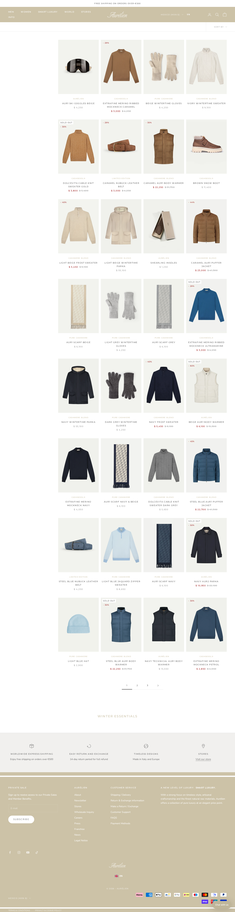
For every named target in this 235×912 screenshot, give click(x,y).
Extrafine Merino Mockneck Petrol (206, 663)
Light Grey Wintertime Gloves (121, 344)
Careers (78, 817)
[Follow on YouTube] (28, 852)
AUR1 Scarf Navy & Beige (121, 501)
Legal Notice (81, 840)
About (77, 794)
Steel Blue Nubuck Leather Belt (78, 583)
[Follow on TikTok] (37, 852)
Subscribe (21, 819)
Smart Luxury (48, 12)
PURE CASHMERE (164, 99)
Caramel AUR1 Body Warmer (164, 183)
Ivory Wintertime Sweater (206, 103)
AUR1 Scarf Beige (78, 342)
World (69, 12)
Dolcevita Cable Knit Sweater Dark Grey (163, 503)
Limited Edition (121, 178)
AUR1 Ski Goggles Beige (78, 103)
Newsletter (80, 800)
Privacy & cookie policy (48, 910)
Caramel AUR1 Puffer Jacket (206, 264)
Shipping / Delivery (121, 794)
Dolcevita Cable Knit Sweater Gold (78, 185)
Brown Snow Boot (206, 183)
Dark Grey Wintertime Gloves (121, 424)
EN (188, 14)
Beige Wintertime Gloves (164, 103)
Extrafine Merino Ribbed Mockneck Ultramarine (206, 344)
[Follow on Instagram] (19, 852)
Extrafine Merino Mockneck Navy (78, 503)
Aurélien (78, 99)
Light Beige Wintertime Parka (121, 264)
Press (77, 823)
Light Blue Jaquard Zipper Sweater (121, 583)
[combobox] (193, 14)
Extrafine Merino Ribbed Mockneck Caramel (121, 105)
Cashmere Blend (206, 99)
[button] (222, 905)
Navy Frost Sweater (164, 422)
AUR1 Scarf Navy (164, 581)
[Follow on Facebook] (10, 852)
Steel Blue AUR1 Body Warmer (121, 663)
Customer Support (121, 812)
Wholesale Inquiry (84, 812)
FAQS (114, 817)
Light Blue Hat (78, 661)
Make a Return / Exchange (124, 806)
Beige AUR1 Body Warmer (206, 422)
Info (11, 17)
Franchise (79, 829)
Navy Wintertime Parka (78, 422)
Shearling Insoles (164, 262)
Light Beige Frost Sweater (78, 262)
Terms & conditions (19, 910)
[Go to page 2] (158, 685)
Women (26, 12)
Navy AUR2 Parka (206, 581)
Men (11, 12)
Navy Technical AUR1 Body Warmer (164, 663)
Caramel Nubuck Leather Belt (121, 185)
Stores (86, 12)
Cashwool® (121, 99)
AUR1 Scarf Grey (163, 342)
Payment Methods (120, 823)
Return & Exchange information (127, 800)
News (77, 834)
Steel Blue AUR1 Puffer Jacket (206, 503)
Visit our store (203, 759)
